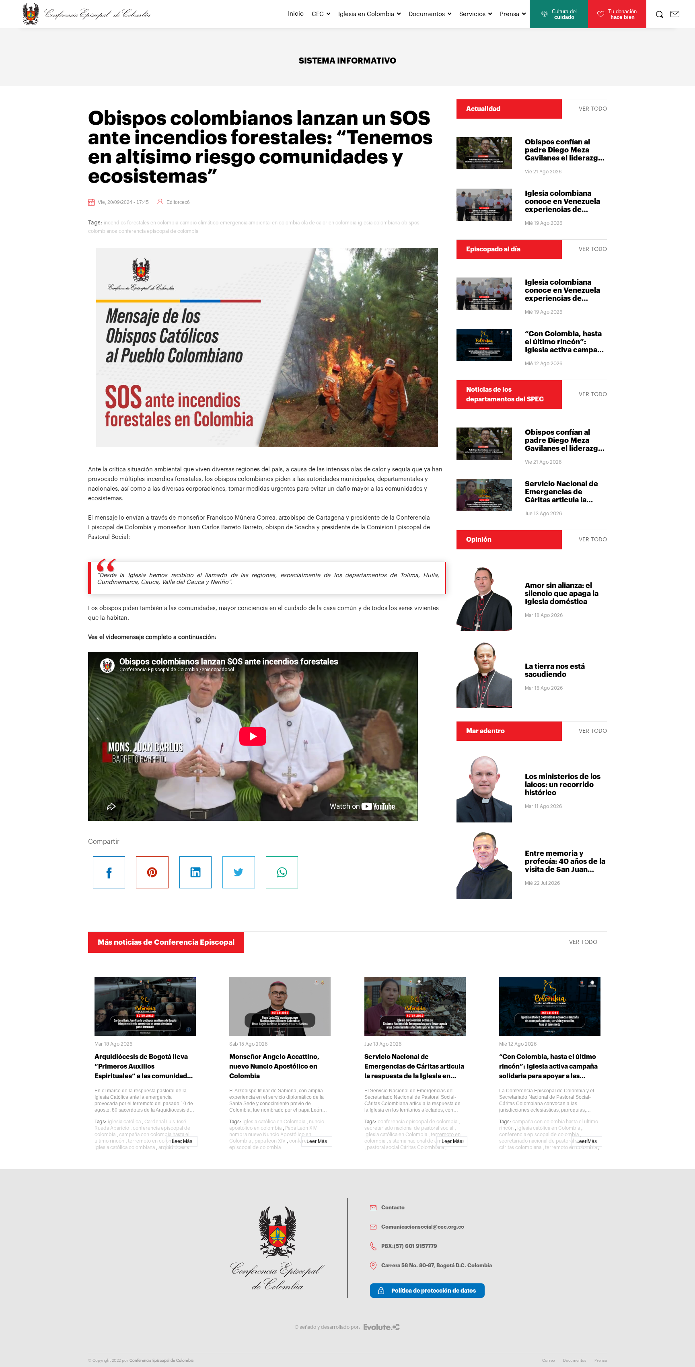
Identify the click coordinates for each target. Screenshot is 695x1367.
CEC (318, 14)
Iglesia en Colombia (366, 14)
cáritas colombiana (520, 1147)
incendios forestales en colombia (141, 222)
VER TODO (593, 109)
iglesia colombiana (379, 222)
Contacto (393, 1207)
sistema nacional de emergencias (426, 1141)
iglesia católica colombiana (125, 1147)
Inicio (296, 14)
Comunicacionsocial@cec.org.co (422, 1226)
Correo (548, 1361)
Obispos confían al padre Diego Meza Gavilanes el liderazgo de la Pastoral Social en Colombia (565, 158)
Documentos (427, 14)
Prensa (509, 14)
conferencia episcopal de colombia (158, 231)
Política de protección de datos (433, 1290)
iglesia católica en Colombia (274, 1121)
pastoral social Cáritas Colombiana (405, 1147)
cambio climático (199, 222)
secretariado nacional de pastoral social (408, 1128)
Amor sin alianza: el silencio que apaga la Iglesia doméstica (561, 593)
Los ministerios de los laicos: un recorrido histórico (562, 784)
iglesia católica (124, 1121)
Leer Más (182, 1141)
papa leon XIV (270, 1141)
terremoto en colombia (154, 1141)
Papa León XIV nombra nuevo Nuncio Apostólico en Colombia (273, 1134)
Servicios (472, 14)
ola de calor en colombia (328, 222)
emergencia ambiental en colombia (260, 222)
